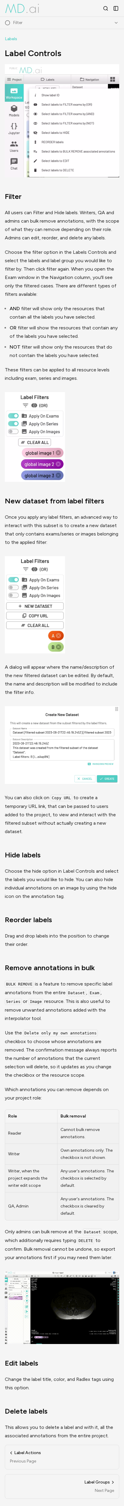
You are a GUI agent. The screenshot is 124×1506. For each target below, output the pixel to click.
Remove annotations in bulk (50, 967)
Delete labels (26, 1411)
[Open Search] (106, 8)
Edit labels (21, 1363)
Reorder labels (28, 919)
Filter (13, 196)
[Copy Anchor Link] (26, 196)
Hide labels (23, 854)
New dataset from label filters (54, 500)
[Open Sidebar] (116, 8)
